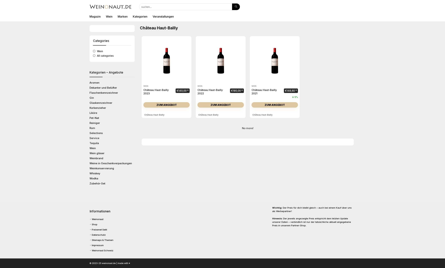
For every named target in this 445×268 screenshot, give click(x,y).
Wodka (94, 178)
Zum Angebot (166, 105)
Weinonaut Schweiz (102, 250)
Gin (92, 97)
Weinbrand (96, 158)
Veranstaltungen (163, 16)
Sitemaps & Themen (102, 240)
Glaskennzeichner (101, 102)
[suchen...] (236, 6)
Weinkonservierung (102, 168)
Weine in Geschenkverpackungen (111, 163)
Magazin (95, 16)
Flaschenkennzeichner (104, 92)
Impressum (98, 245)
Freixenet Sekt (99, 229)
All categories (105, 55)
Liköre (93, 113)
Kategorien (140, 16)
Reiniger (95, 123)
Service (94, 138)
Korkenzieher (98, 107)
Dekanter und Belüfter (103, 87)
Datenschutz (99, 234)
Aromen (94, 82)
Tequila (94, 143)
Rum (92, 128)
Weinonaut (97, 219)
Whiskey (95, 173)
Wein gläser (97, 153)
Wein (109, 16)
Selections (96, 133)
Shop (94, 224)
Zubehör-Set (97, 183)
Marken (123, 16)
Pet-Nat (94, 118)
